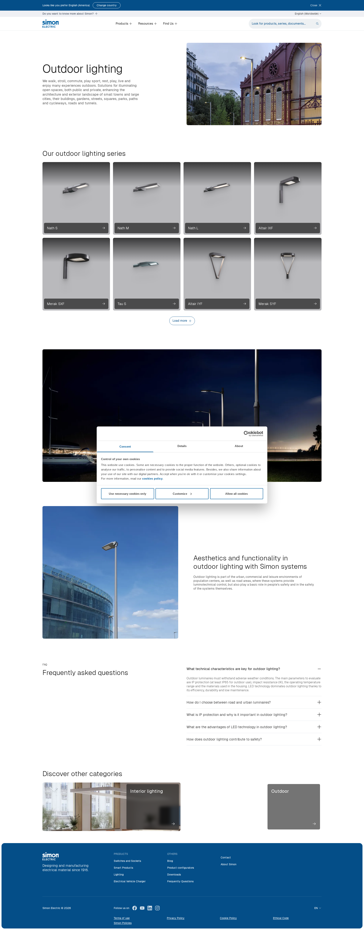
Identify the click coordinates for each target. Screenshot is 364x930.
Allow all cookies (236, 493)
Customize (180, 493)
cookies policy (152, 478)
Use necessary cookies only (127, 493)
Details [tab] (182, 446)
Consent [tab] (125, 446)
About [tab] (239, 446)
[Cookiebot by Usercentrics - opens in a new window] (246, 433)
